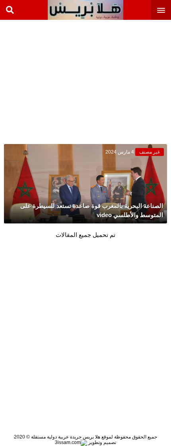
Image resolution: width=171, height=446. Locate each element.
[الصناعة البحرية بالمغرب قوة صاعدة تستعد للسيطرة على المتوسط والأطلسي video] (85, 183)
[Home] (85, 10)
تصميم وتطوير (101, 442)
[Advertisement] (111, 79)
